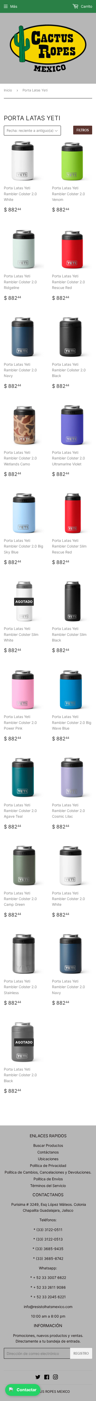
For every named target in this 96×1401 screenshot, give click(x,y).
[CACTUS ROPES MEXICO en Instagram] (55, 1378)
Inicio (8, 90)
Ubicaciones (48, 1159)
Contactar (27, 1389)
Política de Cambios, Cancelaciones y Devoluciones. (48, 1172)
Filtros (83, 130)
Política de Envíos (48, 1179)
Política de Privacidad (48, 1165)
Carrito (86, 6)
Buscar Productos (48, 1145)
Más (13, 6)
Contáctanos (48, 1152)
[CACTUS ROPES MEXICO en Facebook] (46, 1378)
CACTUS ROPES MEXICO (50, 1391)
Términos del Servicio (48, 1185)
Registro (81, 1353)
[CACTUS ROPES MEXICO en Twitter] (37, 1378)
